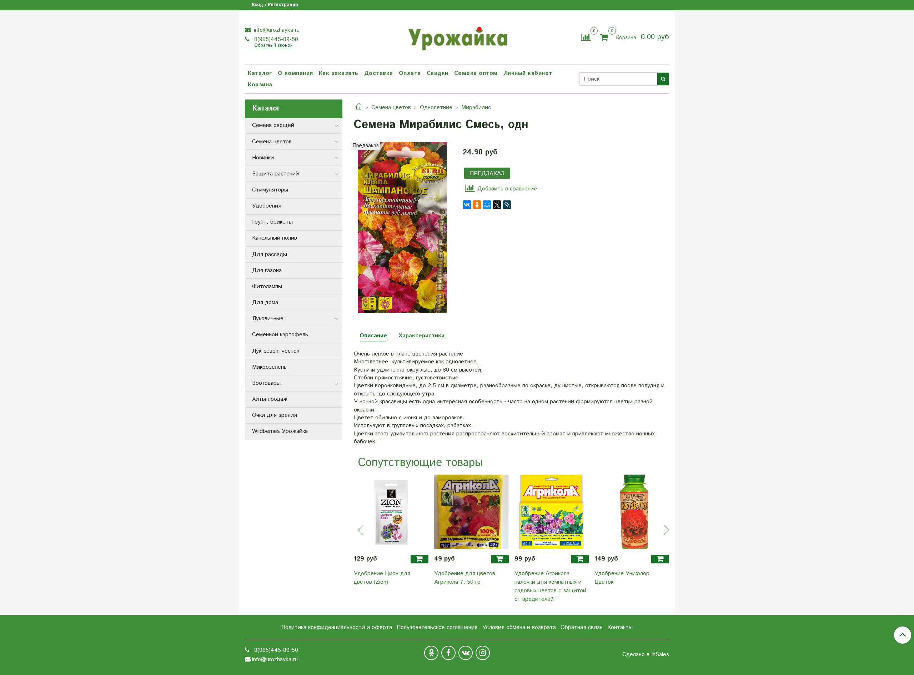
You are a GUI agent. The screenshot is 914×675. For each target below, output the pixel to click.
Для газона (267, 270)
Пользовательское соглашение (437, 627)
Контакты (620, 627)
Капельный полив (274, 238)
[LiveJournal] (507, 204)
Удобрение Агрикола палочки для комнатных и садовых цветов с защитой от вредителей (550, 586)
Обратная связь (582, 627)
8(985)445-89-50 (275, 39)
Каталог (260, 73)
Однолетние (436, 107)
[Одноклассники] (477, 204)
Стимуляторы (270, 190)
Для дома (265, 302)
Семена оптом (476, 73)
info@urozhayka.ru (276, 30)
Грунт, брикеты (272, 222)
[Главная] (358, 107)
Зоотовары (266, 383)
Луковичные (267, 319)
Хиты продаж (269, 399)
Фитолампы (267, 286)
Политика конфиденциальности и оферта (336, 627)
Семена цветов (391, 107)
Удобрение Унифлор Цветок (621, 577)
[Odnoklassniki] (431, 653)
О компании (295, 73)
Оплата (410, 73)
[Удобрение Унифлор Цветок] (631, 511)
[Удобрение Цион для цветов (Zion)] (391, 511)
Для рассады (269, 254)
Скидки (437, 73)
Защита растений (275, 174)
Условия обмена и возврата (519, 627)
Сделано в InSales (645, 655)
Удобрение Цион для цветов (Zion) (382, 577)
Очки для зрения (274, 415)
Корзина (260, 85)
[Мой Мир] (487, 204)
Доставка (378, 73)
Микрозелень (269, 367)
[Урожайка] (457, 36)
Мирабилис (476, 107)
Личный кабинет (527, 73)
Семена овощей (273, 125)
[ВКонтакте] (467, 204)
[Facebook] (448, 653)
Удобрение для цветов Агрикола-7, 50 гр (464, 577)
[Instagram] (483, 653)
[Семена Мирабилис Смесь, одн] (402, 227)
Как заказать (338, 73)
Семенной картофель (280, 335)
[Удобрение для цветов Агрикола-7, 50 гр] (471, 511)
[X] (497, 204)
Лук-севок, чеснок (275, 351)
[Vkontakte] (465, 653)
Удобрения (266, 206)
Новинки (263, 158)
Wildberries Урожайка (280, 431)
